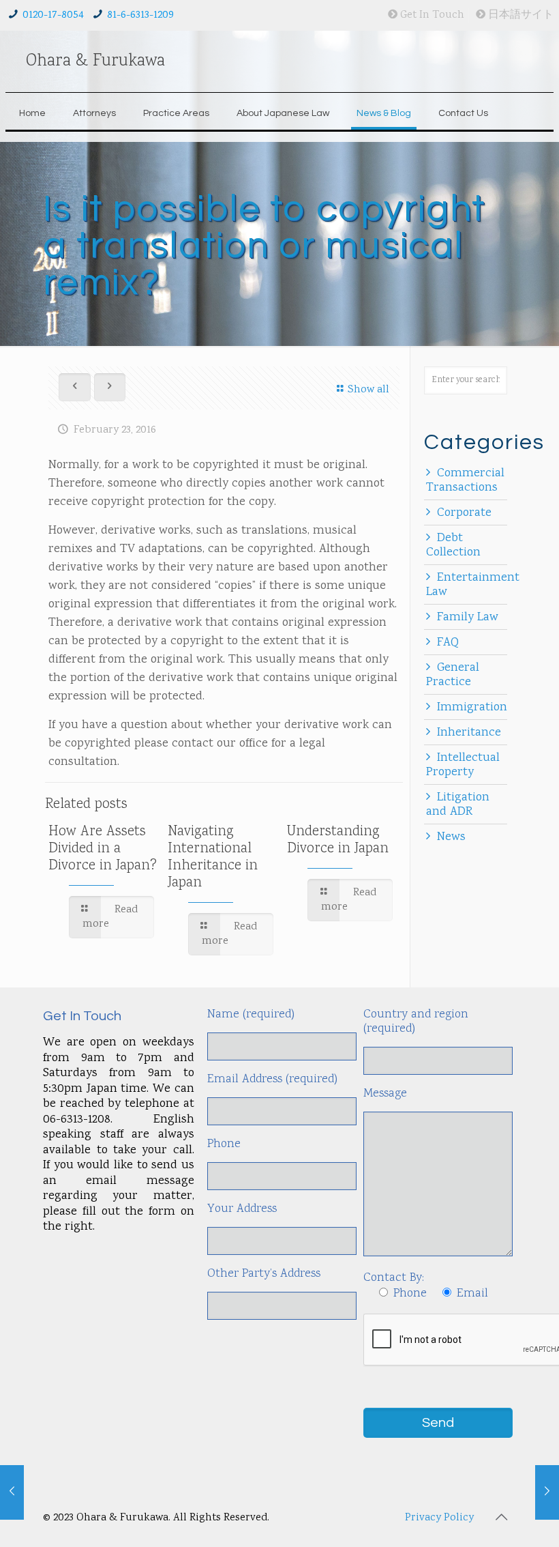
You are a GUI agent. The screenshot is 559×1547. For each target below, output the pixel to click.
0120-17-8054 (53, 15)
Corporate (464, 513)
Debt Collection (453, 546)
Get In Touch (430, 15)
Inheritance (469, 733)
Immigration (472, 708)
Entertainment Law (472, 585)
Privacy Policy (439, 1518)
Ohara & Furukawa (95, 61)
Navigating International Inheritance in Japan (213, 857)
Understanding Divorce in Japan (338, 840)
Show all (368, 390)
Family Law (467, 617)
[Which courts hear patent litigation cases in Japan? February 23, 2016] (12, 1492)
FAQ (448, 643)
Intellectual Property (463, 765)
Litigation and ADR (457, 805)
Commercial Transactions (465, 481)
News (451, 837)
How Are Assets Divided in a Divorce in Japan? (102, 849)
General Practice (452, 675)
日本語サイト (519, 15)
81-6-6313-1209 (140, 15)
